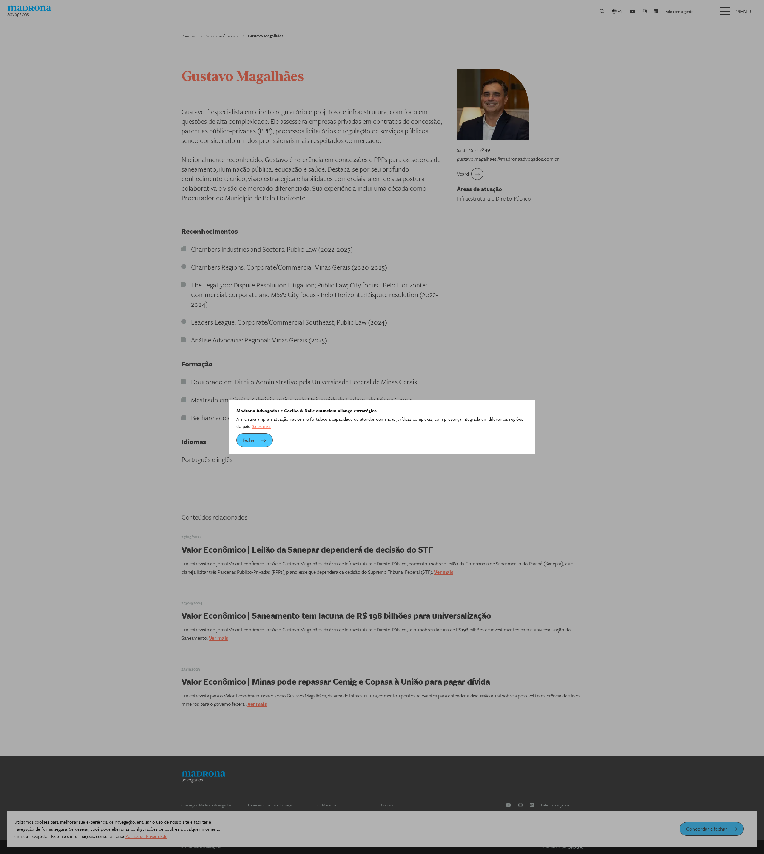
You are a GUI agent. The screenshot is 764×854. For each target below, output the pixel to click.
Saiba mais (261, 426)
